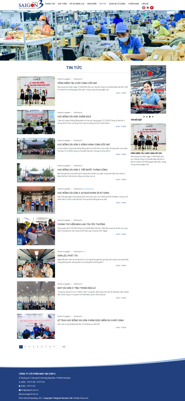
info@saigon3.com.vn (30, 390)
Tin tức (102, 4)
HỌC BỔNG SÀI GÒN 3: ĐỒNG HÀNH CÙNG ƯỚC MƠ (84, 144)
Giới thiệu (62, 4)
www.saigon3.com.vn (30, 394)
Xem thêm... (122, 93)
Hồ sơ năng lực (77, 4)
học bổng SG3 (88, 189)
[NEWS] (144, 8)
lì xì (84, 252)
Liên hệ (145, 4)
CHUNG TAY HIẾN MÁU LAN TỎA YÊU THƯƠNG (81, 224)
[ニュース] (148, 8)
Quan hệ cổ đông (117, 4)
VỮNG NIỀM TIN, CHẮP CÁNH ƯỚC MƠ (77, 83)
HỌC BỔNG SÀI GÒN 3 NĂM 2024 (74, 116)
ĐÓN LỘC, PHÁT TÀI (68, 255)
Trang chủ (50, 4)
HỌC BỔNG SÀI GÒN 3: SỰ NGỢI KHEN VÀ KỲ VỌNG (83, 193)
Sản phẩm (91, 4)
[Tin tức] (152, 8)
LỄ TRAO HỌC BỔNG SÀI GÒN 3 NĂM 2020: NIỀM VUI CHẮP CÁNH (91, 320)
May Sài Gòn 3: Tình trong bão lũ (77, 288)
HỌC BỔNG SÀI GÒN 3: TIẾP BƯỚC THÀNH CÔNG (82, 169)
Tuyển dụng (133, 4)
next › (64, 347)
